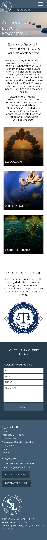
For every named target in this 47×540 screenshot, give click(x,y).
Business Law (9, 438)
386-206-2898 (23, 10)
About (5, 431)
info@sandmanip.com (20, 467)
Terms (26, 522)
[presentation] (5, 318)
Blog (4, 449)
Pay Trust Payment (15, 474)
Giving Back (8, 445)
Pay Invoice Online (16, 483)
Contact (6, 452)
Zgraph (30, 525)
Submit (23, 407)
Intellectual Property (13, 435)
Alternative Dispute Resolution (18, 442)
